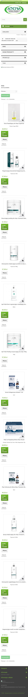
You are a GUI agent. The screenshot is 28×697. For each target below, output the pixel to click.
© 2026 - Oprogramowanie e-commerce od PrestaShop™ (13, 693)
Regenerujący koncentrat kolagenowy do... (14, 171)
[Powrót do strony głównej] (2, 39)
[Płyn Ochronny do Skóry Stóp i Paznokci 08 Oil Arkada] (14, 476)
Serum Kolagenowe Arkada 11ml (14, 392)
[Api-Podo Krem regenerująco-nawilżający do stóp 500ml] (14, 293)
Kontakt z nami (18, 2)
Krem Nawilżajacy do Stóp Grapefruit (14, 123)
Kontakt (18, 34)
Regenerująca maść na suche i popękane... (14, 629)
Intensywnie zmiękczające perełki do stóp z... (14, 263)
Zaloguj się (24, 2)
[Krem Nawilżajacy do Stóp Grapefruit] (14, 113)
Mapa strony (23, 34)
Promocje (6, 57)
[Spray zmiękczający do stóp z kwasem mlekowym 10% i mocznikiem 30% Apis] (14, 524)
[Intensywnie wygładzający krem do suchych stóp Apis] (14, 571)
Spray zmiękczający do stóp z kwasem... (14, 534)
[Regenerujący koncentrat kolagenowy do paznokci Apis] (14, 160)
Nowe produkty (8, 52)
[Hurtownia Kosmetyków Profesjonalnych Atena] (14, 0)
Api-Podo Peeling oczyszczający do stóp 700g (14, 351)
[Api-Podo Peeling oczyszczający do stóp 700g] (14, 341)
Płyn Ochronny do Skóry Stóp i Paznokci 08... (14, 487)
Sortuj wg (3, 91)
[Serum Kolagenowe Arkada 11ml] (14, 381)
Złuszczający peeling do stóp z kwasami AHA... (14, 218)
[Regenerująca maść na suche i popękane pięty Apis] (14, 618)
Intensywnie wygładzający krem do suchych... (14, 582)
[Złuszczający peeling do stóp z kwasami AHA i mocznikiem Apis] (14, 207)
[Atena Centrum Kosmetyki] (14, 9)
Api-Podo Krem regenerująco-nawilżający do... (14, 304)
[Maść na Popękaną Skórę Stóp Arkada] (14, 429)
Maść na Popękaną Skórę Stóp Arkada (14, 439)
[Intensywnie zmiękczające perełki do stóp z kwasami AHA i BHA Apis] (14, 253)
